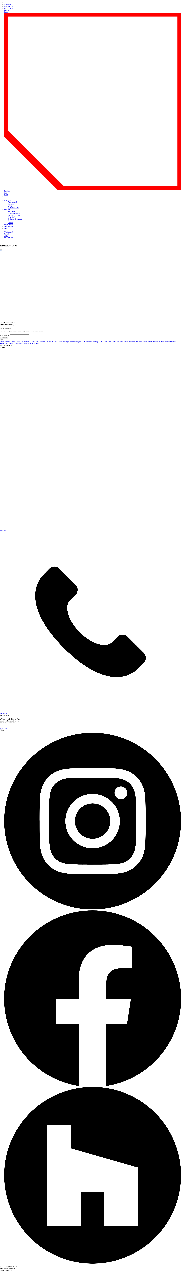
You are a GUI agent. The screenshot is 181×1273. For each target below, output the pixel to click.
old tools (120, 342)
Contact (6, 228)
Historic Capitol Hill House (49, 342)
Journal (10, 223)
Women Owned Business (31, 343)
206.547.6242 (4, 713)
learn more (3, 728)
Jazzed (114, 342)
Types (10, 206)
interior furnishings (92, 342)
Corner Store (8, 226)
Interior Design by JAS (77, 342)
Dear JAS (11, 217)
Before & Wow (13, 208)
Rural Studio (143, 342)
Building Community (15, 219)
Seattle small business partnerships (11, 343)
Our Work (7, 4)
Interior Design (64, 342)
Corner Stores (15, 342)
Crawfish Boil (25, 342)
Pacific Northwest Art (131, 342)
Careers (10, 221)
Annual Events (5, 342)
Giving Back (35, 342)
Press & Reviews (14, 215)
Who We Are (8, 6)
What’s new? (12, 202)
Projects (11, 204)
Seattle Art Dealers (154, 342)
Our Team (11, 211)
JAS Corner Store (105, 342)
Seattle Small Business (168, 342)
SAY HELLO (4, 530)
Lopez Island (8, 8)
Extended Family (14, 213)
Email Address (5, 335)
